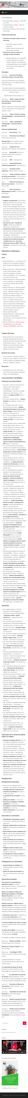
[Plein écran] (24, 1052)
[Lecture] (3, 1052)
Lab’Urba (16, 21)
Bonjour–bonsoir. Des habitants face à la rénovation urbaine (13, 324)
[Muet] (22, 1052)
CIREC (16, 25)
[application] (14, 1047)
